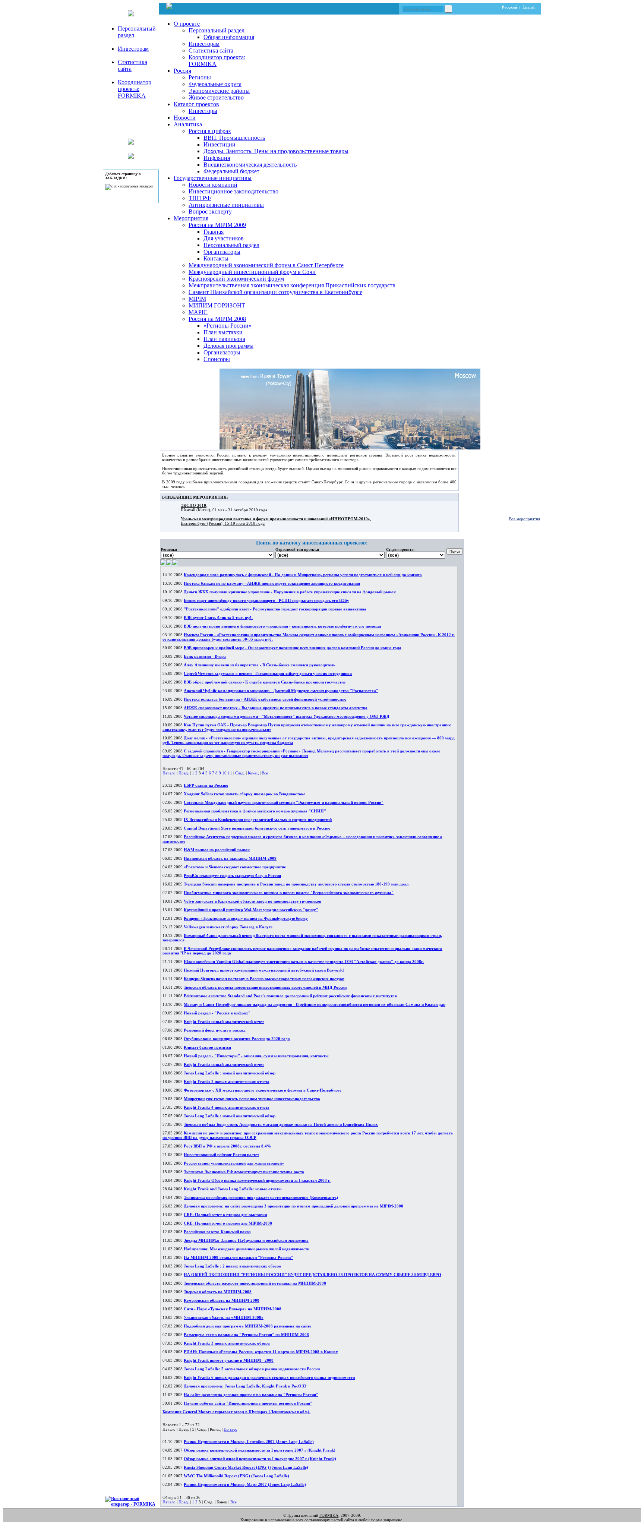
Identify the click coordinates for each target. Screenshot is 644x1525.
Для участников (223, 238)
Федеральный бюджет (231, 171)
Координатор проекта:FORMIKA (134, 89)
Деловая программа (228, 345)
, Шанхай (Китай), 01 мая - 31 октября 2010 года (224, 507)
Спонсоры (216, 359)
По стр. (230, 1429)
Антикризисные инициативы (226, 205)
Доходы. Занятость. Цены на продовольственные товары (275, 151)
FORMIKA (328, 1515)
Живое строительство (216, 97)
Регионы (200, 77)
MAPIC (198, 312)
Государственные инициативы (213, 178)
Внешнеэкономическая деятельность (250, 164)
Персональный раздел (216, 30)
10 (224, 773)
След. (240, 773)
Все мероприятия (524, 519)
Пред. (184, 773)
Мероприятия (191, 218)
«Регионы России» (227, 325)
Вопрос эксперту (210, 211)
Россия (182, 70)
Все (265, 773)
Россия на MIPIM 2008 (217, 319)
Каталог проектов (196, 104)
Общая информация (228, 37)
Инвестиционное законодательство (233, 191)
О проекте (187, 23)
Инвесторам (133, 48)
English (529, 7)
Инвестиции (219, 144)
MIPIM (197, 299)
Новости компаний (213, 184)
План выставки (223, 332)
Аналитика (188, 124)
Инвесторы (203, 111)
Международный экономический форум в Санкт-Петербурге (266, 265)
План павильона (224, 339)
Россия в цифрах (210, 131)
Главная (213, 231)
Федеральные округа (215, 84)
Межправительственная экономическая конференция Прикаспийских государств (292, 285)
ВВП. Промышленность (234, 138)
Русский (509, 7)
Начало (169, 773)
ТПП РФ (200, 198)
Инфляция (216, 158)
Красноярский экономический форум (236, 278)
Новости (185, 117)
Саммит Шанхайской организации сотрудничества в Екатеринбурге (275, 292)
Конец (253, 773)
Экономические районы (219, 91)
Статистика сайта (211, 50)
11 (230, 773)
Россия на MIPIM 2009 (217, 225)
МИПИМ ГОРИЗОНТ (217, 305)
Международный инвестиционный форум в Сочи (252, 272)
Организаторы (221, 252)
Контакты (215, 258)
